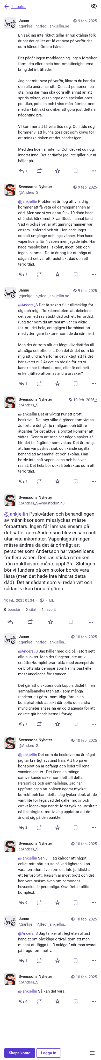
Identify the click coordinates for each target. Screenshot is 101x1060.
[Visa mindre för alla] (94, 6)
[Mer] (94, 171)
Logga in (48, 1053)
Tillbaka (18, 6)
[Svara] (10, 622)
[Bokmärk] (76, 171)
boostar (12, 609)
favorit (49, 609)
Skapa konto (20, 1053)
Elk (51, 600)
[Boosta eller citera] (39, 171)
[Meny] (92, 1053)
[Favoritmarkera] (57, 171)
